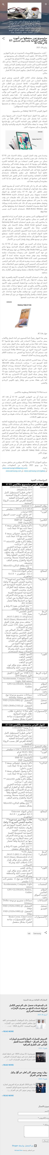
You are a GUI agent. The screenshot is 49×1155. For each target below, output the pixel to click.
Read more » (8, 1031)
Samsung (37, 933)
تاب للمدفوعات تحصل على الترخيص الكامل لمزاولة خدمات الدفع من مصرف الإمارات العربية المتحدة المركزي (28, 1008)
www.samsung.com (13, 471)
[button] (3, 39)
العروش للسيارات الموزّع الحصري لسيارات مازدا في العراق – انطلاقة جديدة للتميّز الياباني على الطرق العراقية (28, 1042)
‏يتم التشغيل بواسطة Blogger (23, 1146)
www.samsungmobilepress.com (14, 468)
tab (29, 933)
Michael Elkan (19, 1150)
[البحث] (3, 4)
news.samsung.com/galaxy (34, 471)
